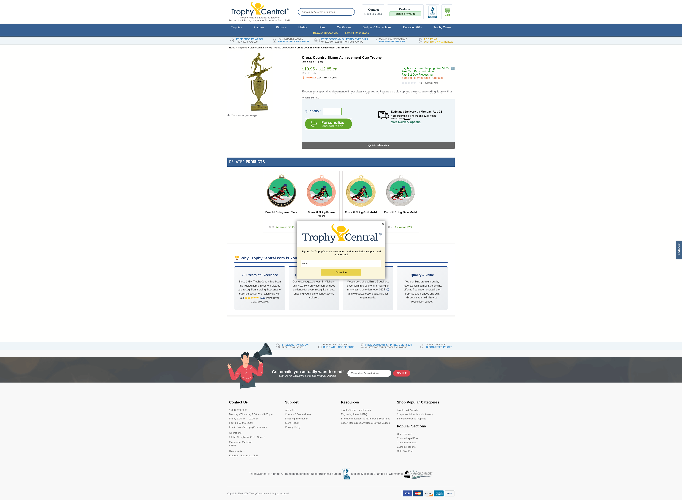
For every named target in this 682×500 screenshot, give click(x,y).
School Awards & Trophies (411, 418)
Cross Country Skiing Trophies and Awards (272, 47)
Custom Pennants (407, 442)
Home (232, 47)
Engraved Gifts (412, 27)
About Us (290, 410)
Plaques (259, 27)
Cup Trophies (404, 434)
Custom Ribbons (406, 446)
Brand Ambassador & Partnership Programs (365, 418)
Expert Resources (357, 32)
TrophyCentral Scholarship (356, 410)
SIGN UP (402, 373)
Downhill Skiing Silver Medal (400, 212)
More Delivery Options (406, 121)
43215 (407, 118)
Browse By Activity (325, 32)
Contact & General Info (298, 414)
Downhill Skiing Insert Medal (281, 212)
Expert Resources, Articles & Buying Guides (365, 422)
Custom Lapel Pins (407, 438)
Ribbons (281, 27)
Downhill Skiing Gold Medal (361, 212)
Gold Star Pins (405, 451)
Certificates (344, 27)
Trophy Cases (442, 27)
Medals (303, 27)
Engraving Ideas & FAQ (354, 414)
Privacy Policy (293, 427)
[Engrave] (328, 124)
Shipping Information (296, 418)
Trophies (236, 27)
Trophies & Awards (407, 410)
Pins (322, 27)
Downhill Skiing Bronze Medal (321, 214)
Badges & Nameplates (377, 27)
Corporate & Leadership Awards (415, 414)
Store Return (292, 422)
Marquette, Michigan (240, 442)
